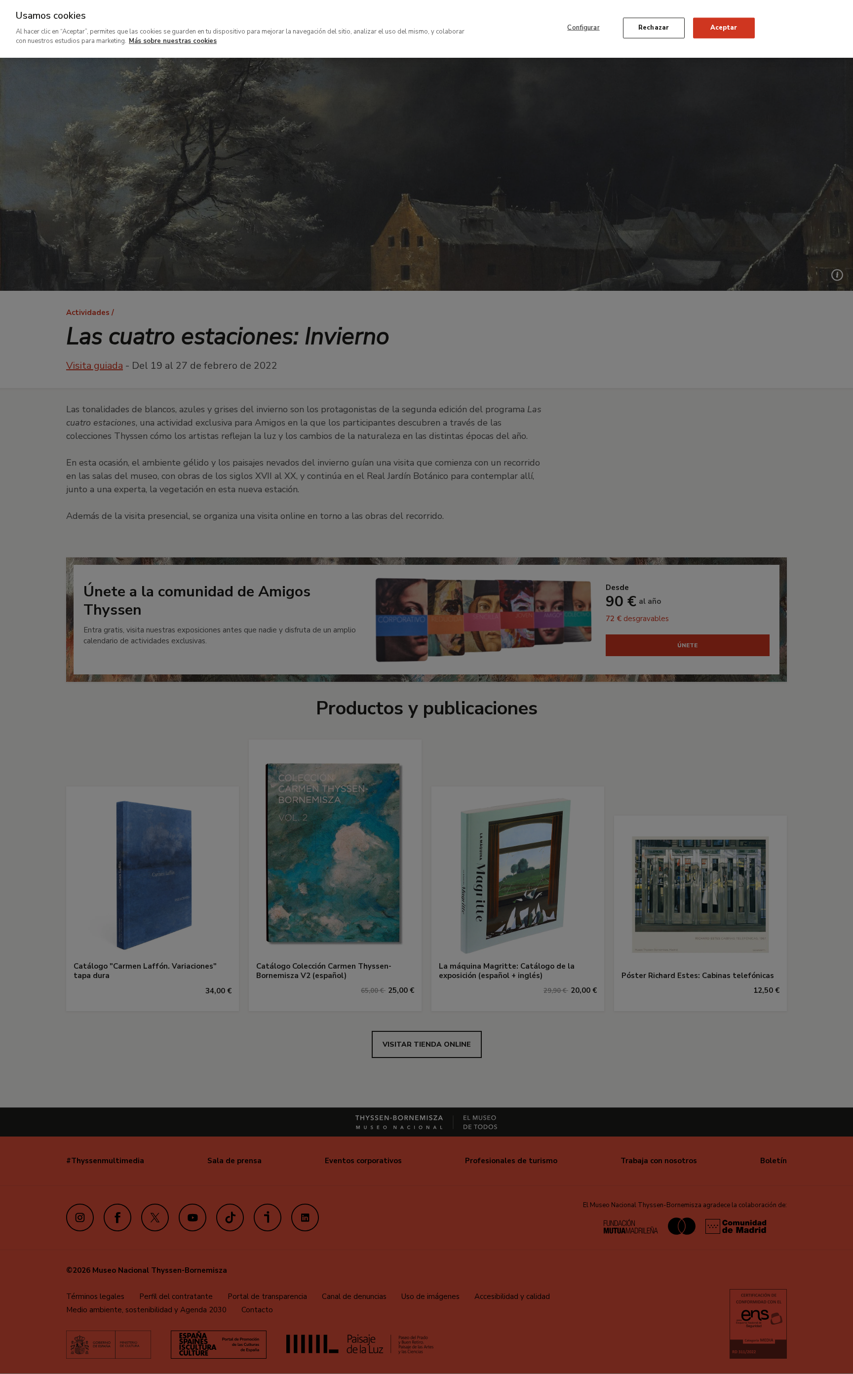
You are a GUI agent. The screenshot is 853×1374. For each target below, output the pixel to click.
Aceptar (723, 27)
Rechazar (653, 27)
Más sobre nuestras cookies (173, 41)
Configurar (583, 27)
